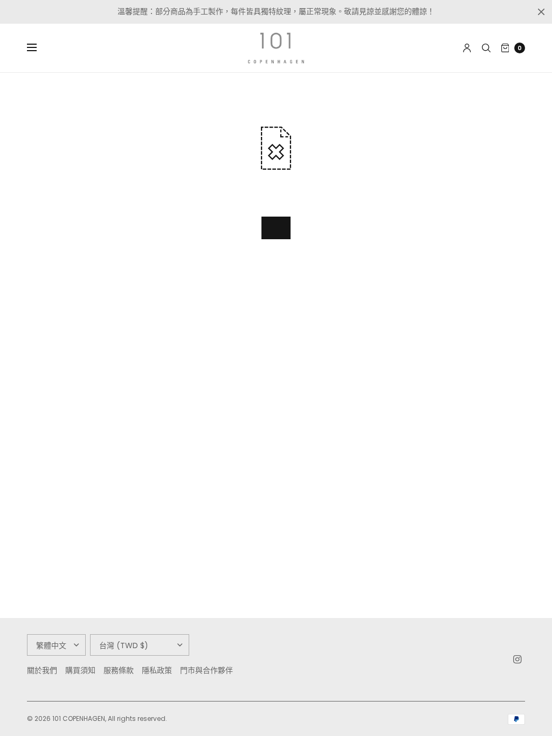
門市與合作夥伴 (206, 670)
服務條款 (119, 670)
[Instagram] (517, 659)
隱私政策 (157, 670)
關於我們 (42, 670)
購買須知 (80, 670)
